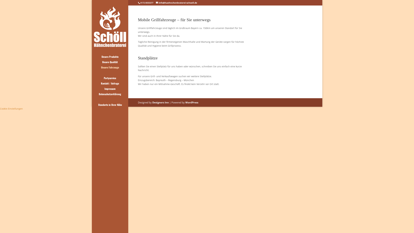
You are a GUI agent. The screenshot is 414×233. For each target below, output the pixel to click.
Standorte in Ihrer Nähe (110, 105)
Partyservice (110, 78)
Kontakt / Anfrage (110, 83)
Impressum (109, 89)
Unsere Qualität (110, 62)
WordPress (191, 102)
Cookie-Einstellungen (11, 108)
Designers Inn (160, 102)
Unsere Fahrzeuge (110, 67)
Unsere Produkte (110, 56)
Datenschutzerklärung (110, 94)
